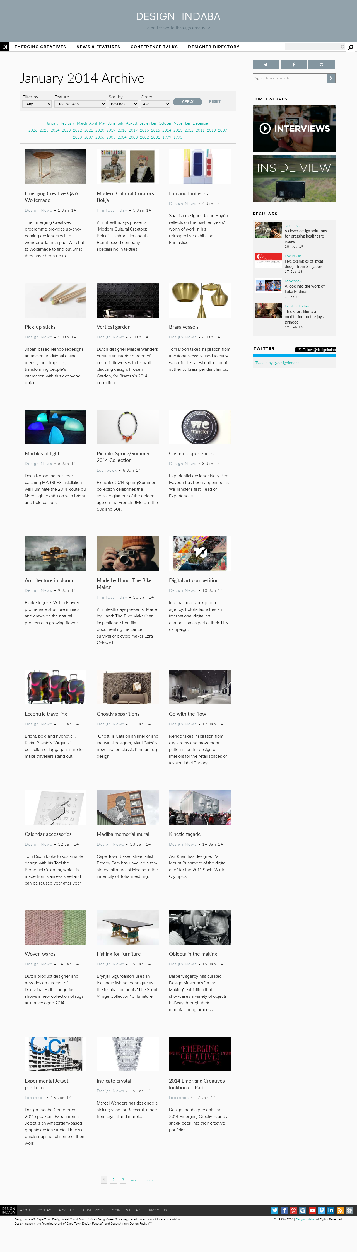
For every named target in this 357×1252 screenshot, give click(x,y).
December (201, 123)
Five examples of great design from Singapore (304, 263)
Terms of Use (156, 1210)
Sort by (116, 96)
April (93, 123)
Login (115, 1210)
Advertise (67, 1210)
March (82, 123)
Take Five (292, 225)
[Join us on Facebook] (294, 64)
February (68, 123)
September (147, 123)
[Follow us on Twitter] (266, 64)
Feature (61, 96)
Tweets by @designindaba (277, 362)
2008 (77, 137)
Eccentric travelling (46, 713)
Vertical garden (114, 326)
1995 (177, 137)
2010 (211, 130)
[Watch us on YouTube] (312, 1210)
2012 (189, 130)
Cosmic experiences (191, 453)
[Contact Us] (349, 1210)
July (121, 123)
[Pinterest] (293, 1210)
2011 (200, 130)
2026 (32, 130)
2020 (99, 130)
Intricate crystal (114, 1080)
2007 (88, 137)
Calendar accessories (48, 833)
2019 (111, 130)
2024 (55, 130)
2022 (77, 130)
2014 (166, 130)
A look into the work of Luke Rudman (305, 288)
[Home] (178, 18)
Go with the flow (187, 713)
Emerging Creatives (40, 47)
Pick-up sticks (40, 326)
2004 (122, 137)
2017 (133, 130)
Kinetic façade (185, 833)
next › (135, 1180)
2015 (155, 130)
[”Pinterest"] (321, 64)
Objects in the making (193, 953)
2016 (144, 130)
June (111, 123)
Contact (45, 1210)
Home (4, 46)
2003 (133, 137)
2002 (144, 137)
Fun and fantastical (190, 193)
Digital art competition (194, 580)
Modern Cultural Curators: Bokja (126, 196)
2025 (44, 130)
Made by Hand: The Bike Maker (124, 583)
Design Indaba (305, 1219)
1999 (166, 137)
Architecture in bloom (49, 580)
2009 (222, 130)
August (131, 123)
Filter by (30, 96)
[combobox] (315, 46)
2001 (155, 137)
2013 (177, 130)
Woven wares (40, 953)
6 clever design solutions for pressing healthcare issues (306, 236)
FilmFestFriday (112, 210)
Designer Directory (214, 47)
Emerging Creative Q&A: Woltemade (52, 196)
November (182, 123)
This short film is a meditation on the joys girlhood (304, 316)
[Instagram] (302, 1210)
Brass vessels (184, 326)
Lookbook (107, 470)
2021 (88, 130)
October (165, 123)
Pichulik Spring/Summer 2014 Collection (123, 456)
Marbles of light (42, 453)
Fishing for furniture (119, 953)
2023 (66, 130)
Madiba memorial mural (123, 833)
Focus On (293, 255)
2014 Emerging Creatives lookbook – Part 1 (197, 1084)
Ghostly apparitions (118, 713)
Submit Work (93, 1210)
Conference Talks (154, 47)
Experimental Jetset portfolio (46, 1084)
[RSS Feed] (340, 1210)
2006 (99, 137)
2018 (122, 130)
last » (149, 1180)
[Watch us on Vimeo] (321, 1210)
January (53, 123)
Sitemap (133, 1210)
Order (147, 96)
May (102, 123)
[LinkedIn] (330, 1210)
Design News (38, 210)
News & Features (98, 47)
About (26, 1210)
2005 (111, 137)
